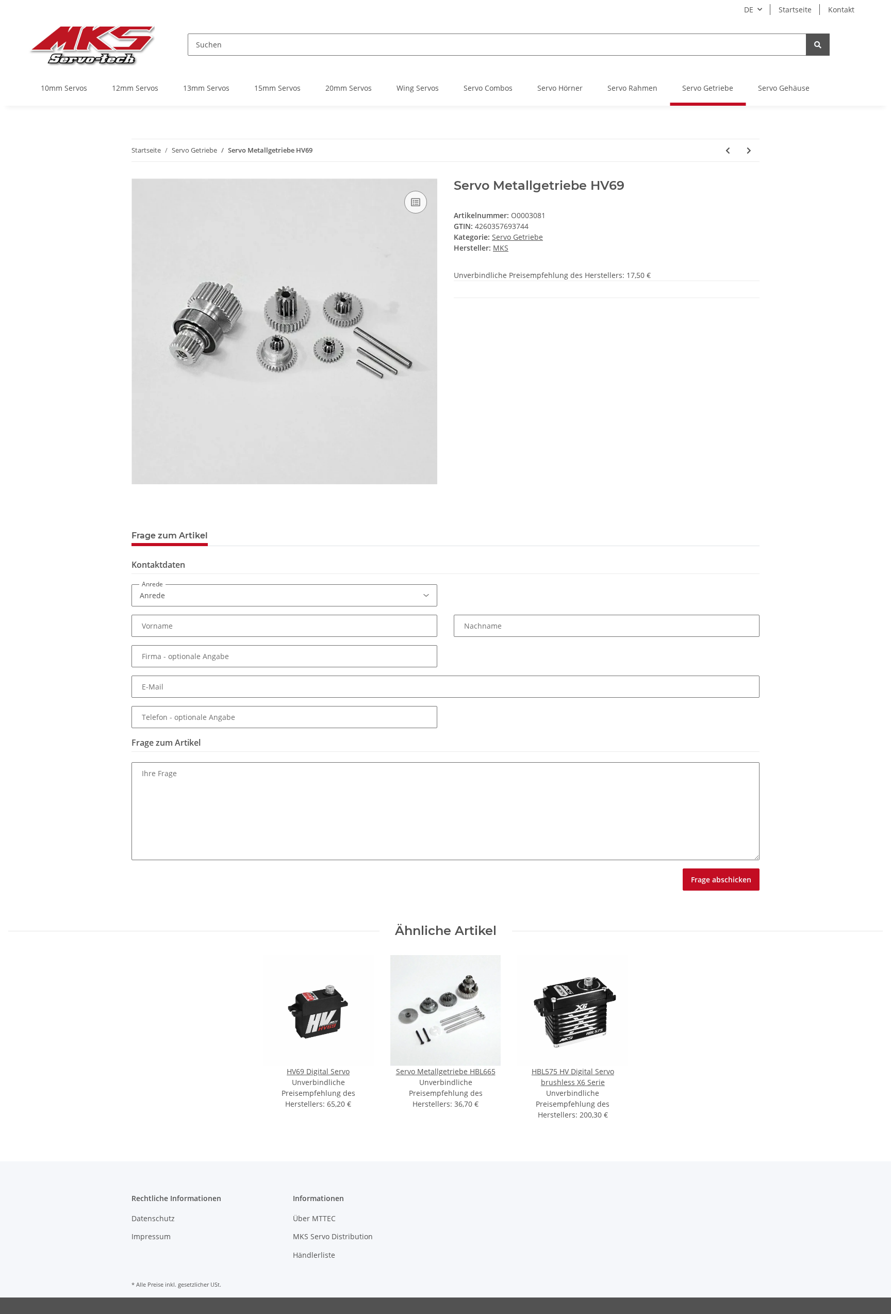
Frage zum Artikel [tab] (169, 535)
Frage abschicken (721, 879)
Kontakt (841, 9)
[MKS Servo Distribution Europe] (91, 44)
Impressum (151, 1236)
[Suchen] (818, 45)
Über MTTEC (314, 1218)
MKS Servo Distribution (333, 1236)
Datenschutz (153, 1218)
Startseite (795, 9)
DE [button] (748, 9)
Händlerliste (314, 1255)
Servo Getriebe (517, 237)
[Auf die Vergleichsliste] (415, 202)
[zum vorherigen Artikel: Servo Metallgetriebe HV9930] (727, 150)
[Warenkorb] (854, 44)
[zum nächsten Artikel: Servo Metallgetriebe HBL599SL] (749, 150)
